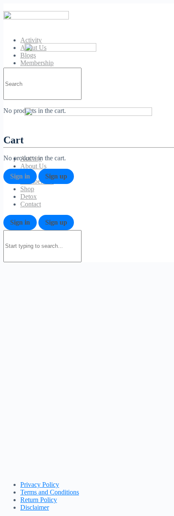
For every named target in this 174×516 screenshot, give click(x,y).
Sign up (56, 176)
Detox (28, 196)
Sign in (20, 176)
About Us (33, 166)
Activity (31, 40)
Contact (30, 204)
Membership (37, 181)
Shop (27, 188)
